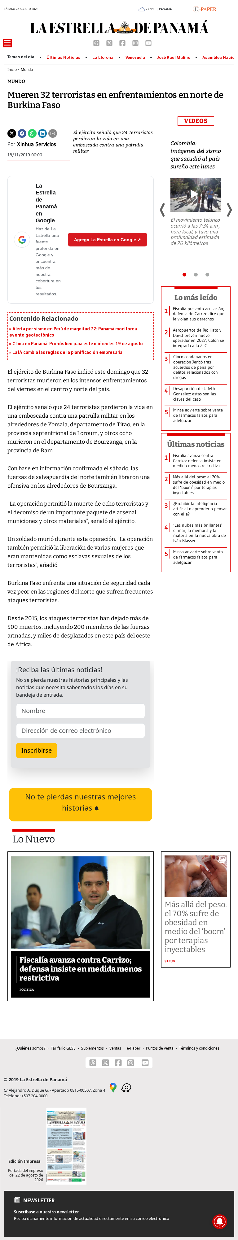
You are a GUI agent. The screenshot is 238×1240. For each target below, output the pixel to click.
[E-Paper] (204, 8)
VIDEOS (196, 120)
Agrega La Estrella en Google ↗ (107, 239)
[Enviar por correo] (52, 132)
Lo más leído (196, 297)
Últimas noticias (196, 444)
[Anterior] (162, 210)
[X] (110, 42)
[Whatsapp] (32, 132)
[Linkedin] (42, 132)
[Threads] (97, 42)
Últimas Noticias (63, 57)
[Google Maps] (113, 1087)
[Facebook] (123, 42)
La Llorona (102, 57)
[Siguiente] (229, 210)
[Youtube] (148, 42)
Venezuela (135, 57)
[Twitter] (11, 132)
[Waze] (126, 1087)
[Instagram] (136, 42)
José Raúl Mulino (173, 57)
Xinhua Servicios (36, 144)
